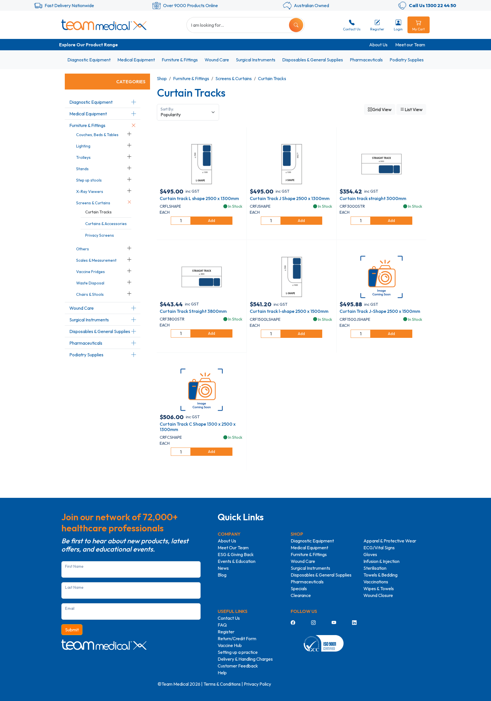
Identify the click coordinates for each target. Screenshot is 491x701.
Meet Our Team (233, 547)
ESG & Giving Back (236, 554)
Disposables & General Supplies (312, 60)
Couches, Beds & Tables (97, 134)
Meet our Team (410, 44)
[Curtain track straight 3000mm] (381, 163)
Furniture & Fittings (180, 60)
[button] (133, 102)
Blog (222, 575)
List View (414, 109)
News (223, 568)
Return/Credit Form (237, 638)
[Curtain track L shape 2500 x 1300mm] (202, 163)
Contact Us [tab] (352, 29)
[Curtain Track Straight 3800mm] (202, 276)
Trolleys (83, 157)
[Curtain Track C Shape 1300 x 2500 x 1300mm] (202, 389)
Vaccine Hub (230, 645)
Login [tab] (398, 29)
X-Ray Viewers (89, 191)
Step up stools (89, 180)
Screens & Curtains (93, 202)
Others (82, 248)
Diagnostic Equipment (89, 60)
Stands (82, 168)
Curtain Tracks (98, 212)
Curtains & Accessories (106, 223)
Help (222, 672)
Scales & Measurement (96, 260)
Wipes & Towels (378, 588)
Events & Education (236, 561)
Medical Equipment (136, 60)
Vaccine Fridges (90, 271)
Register (226, 632)
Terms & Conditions (222, 684)
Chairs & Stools (90, 294)
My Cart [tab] (418, 29)
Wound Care (217, 60)
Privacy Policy (257, 684)
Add (211, 220)
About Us (378, 44)
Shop (162, 78)
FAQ (222, 625)
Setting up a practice (238, 652)
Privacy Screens (99, 235)
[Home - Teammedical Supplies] (104, 25)
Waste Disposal (90, 283)
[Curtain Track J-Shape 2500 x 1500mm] (381, 276)
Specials (299, 588)
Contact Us (229, 618)
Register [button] (377, 29)
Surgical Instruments (255, 60)
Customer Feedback (238, 666)
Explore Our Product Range (88, 44)
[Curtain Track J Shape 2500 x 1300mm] (292, 163)
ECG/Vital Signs (379, 547)
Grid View (382, 109)
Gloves (370, 554)
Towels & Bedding (380, 575)
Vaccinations (375, 581)
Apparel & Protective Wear (389, 541)
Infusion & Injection (381, 561)
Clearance (301, 595)
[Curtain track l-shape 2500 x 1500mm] (292, 276)
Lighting (83, 146)
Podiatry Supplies (407, 60)
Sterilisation (374, 568)
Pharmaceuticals (366, 60)
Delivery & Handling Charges (245, 659)
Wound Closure (378, 595)
